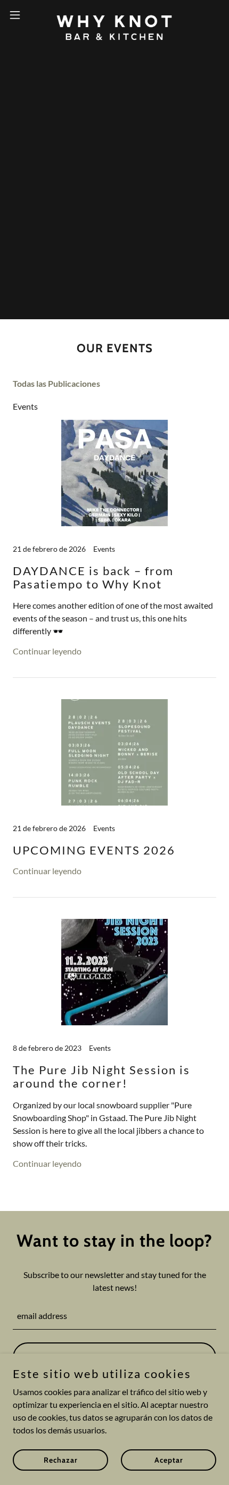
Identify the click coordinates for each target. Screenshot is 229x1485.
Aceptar (168, 1459)
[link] (114, 15)
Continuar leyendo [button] (47, 651)
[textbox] (114, 1316)
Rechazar (61, 1459)
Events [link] (25, 406)
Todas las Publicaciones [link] (56, 383)
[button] (20, 15)
